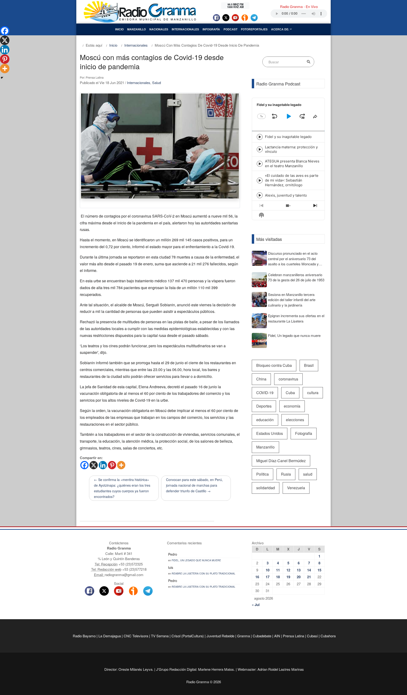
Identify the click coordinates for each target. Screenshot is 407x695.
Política (262, 474)
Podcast (230, 29)
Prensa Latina (293, 635)
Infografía (211, 29)
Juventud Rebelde (220, 635)
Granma (243, 635)
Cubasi (312, 635)
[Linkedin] (103, 465)
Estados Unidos (269, 433)
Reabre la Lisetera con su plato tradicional (203, 573)
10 (267, 570)
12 (288, 570)
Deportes (264, 406)
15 (319, 570)
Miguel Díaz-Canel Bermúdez (281, 460)
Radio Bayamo (84, 635)
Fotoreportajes (254, 29)
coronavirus (288, 379)
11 (278, 570)
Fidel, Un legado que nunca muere (196, 560)
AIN (277, 635)
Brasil (309, 365)
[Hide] (2, 78)
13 (299, 570)
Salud (156, 82)
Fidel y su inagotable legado (288, 136)
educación (265, 419)
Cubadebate (262, 635)
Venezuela (296, 487)
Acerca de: (280, 29)
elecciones (295, 419)
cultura (312, 392)
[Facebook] (84, 465)
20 (299, 576)
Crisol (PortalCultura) (187, 635)
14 (309, 570)
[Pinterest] (112, 465)
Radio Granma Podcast (278, 84)
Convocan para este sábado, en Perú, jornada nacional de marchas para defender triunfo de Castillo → (194, 485)
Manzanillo (136, 29)
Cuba (290, 392)
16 (257, 576)
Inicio (119, 29)
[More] (121, 465)
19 (288, 576)
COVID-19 (264, 392)
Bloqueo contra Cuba (274, 365)
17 (267, 576)
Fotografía (303, 433)
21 (309, 576)
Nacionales (158, 29)
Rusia (286, 474)
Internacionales (185, 29)
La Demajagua (109, 635)
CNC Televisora (136, 635)
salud (307, 474)
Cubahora (328, 635)
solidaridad (265, 487)
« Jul (256, 604)
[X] (94, 465)
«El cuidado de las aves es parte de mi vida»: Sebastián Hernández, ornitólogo (291, 180)
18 (278, 576)
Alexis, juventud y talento (286, 195)
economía (292, 406)
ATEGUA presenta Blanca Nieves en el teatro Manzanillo (292, 163)
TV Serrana (160, 635)
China (261, 379)
